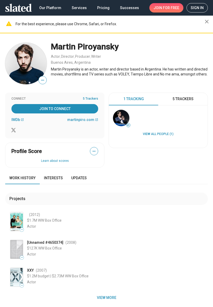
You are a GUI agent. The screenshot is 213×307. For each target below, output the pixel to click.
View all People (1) (158, 134)
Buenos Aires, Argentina (71, 62)
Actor (55, 56)
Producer (82, 56)
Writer (96, 56)
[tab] (133, 99)
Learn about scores (55, 161)
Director (67, 56)
